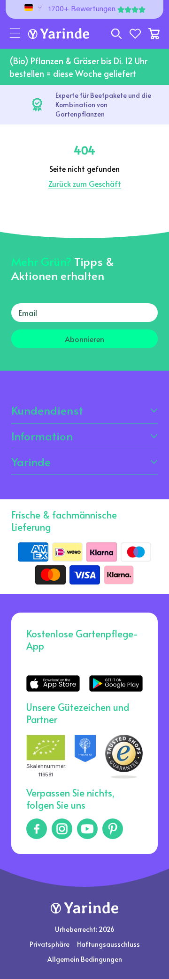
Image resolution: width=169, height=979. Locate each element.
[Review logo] (85, 757)
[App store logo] (53, 683)
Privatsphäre (49, 944)
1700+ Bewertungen (81, 9)
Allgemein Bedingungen (84, 959)
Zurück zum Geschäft (84, 183)
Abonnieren (84, 339)
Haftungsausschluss (108, 944)
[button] (15, 33)
